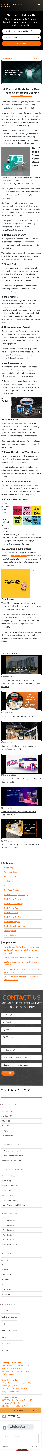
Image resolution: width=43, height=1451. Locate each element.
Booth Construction (8, 1195)
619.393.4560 (22, 1371)
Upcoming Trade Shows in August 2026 (18, 716)
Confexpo (5, 1310)
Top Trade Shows (11, 890)
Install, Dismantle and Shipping (13, 1205)
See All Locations (7, 1136)
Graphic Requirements (9, 1185)
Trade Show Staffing (12, 917)
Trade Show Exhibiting (13, 903)
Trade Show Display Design (16, 894)
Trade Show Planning (13, 908)
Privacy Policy (6, 1344)
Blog (3, 1284)
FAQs (3, 1324)
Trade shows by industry (14, 926)
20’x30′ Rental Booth (9, 1235)
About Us (5, 1260)
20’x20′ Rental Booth (9, 1230)
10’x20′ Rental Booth (9, 1220)
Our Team (5, 1265)
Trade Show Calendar (9, 1317)
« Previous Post (8, 58)
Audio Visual (6, 1190)
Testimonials (6, 1279)
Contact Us (5, 1294)
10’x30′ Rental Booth (9, 1225)
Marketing (8, 881)
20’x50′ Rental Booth (9, 1240)
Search (22, 43)
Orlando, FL (5, 1121)
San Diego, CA (6, 1116)
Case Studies (6, 1274)
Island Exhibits (10, 876)
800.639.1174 (7, 1371)
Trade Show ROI (11, 912)
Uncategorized (10, 930)
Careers (4, 1337)
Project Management (9, 1200)
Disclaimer (5, 1350)
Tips (6, 885)
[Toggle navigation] (39, 5)
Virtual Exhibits (10, 935)
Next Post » (37, 58)
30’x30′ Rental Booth (9, 1245)
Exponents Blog (10, 872)
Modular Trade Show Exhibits (12, 1160)
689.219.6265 (22, 1388)
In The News (6, 1289)
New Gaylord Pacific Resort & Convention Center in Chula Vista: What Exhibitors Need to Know (20, 683)
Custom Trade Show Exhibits (12, 1156)
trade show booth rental (17, 423)
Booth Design (6, 1181)
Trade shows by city (12, 921)
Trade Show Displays (13, 899)
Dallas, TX (5, 1126)
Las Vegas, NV (6, 1111)
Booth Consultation (8, 1176)
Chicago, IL (5, 1131)
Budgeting (8, 867)
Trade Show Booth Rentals (11, 1151)
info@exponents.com (10, 1374)
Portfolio (4, 1270)
